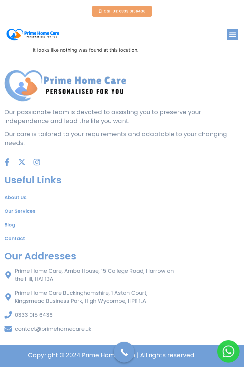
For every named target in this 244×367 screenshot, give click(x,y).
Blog (9, 224)
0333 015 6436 (34, 315)
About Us (15, 197)
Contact (14, 238)
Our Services (19, 211)
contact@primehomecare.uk (53, 329)
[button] (232, 34)
